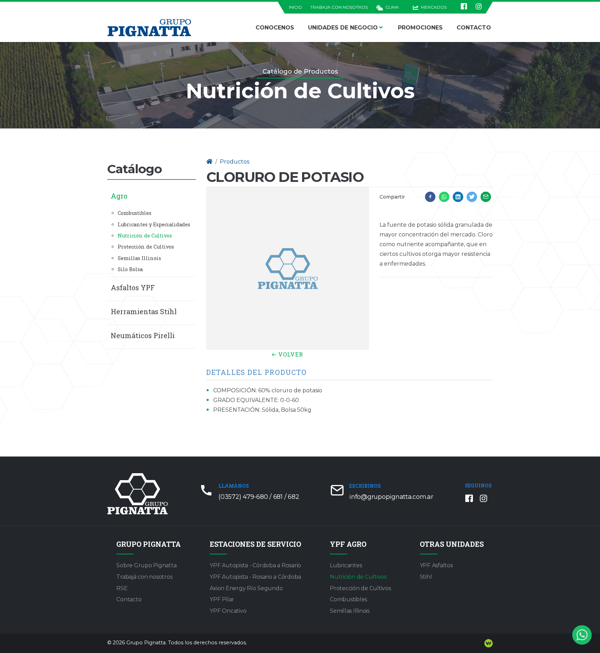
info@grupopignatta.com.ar (391, 497)
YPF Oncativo (228, 611)
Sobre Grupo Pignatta (146, 565)
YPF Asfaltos (436, 565)
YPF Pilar (222, 599)
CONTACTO (474, 27)
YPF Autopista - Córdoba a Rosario (255, 565)
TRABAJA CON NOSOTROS (339, 7)
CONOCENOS (275, 27)
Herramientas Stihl (144, 311)
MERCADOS (433, 7)
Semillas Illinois (139, 258)
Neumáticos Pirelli (143, 335)
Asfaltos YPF (133, 287)
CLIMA (391, 7)
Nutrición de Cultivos (145, 235)
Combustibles (134, 213)
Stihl (426, 577)
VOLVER (289, 354)
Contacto (128, 599)
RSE (121, 588)
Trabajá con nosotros (144, 577)
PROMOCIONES (420, 27)
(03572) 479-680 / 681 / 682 (258, 497)
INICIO (295, 7)
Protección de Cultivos (146, 246)
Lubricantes (346, 565)
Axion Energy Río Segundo (246, 588)
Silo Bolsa (130, 269)
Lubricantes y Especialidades (154, 224)
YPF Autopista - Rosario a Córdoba (255, 577)
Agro (119, 195)
